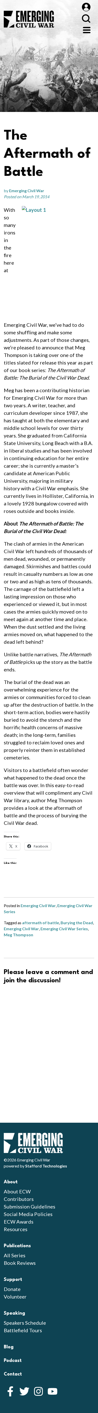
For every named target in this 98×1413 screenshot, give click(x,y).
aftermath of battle (40, 922)
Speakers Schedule (25, 1323)
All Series (14, 1255)
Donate (12, 1289)
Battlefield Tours (23, 1330)
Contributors (19, 1199)
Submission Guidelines (29, 1206)
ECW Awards (18, 1222)
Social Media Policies (28, 1214)
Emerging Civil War (26, 190)
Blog (9, 1347)
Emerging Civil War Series (64, 928)
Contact (13, 1374)
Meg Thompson (18, 934)
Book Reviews (20, 1263)
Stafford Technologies (46, 1165)
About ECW (17, 1191)
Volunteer (15, 1297)
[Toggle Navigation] (86, 29)
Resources (15, 1229)
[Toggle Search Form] (86, 18)
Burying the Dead (77, 922)
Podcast (13, 1360)
